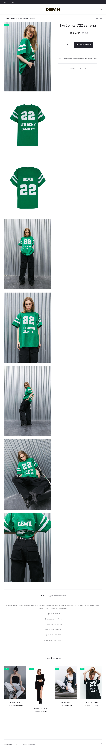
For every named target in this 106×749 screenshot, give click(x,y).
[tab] (41, 595)
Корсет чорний (15, 702)
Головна (6, 18)
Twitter (84, 68)
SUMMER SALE (83, 58)
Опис (42, 596)
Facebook (73, 68)
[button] (49, 719)
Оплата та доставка (29, 744)
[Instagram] (101, 744)
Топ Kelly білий (65, 702)
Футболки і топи (16, 18)
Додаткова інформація (57, 596)
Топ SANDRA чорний (40, 708)
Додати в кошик (85, 45)
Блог (17, 744)
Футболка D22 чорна (91, 702)
